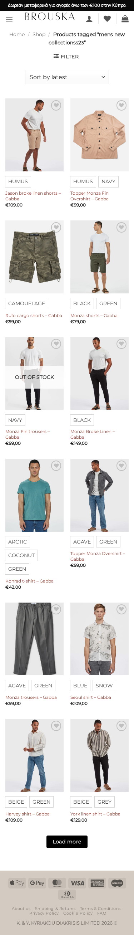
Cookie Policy (78, 913)
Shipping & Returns (55, 908)
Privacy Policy (44, 913)
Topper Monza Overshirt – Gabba (97, 556)
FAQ (101, 913)
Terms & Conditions (100, 908)
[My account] (89, 18)
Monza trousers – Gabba (31, 697)
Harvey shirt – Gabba (27, 814)
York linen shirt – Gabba (95, 814)
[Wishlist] (107, 18)
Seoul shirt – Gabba (90, 697)
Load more (67, 841)
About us (21, 908)
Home (17, 34)
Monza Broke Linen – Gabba (92, 434)
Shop (39, 34)
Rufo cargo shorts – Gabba (33, 315)
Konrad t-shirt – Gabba (29, 581)
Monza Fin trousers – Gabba (27, 434)
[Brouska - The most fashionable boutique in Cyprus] (49, 16)
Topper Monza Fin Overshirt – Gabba (89, 195)
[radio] (18, 181)
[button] (9, 19)
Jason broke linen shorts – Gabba (33, 195)
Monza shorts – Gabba (94, 315)
